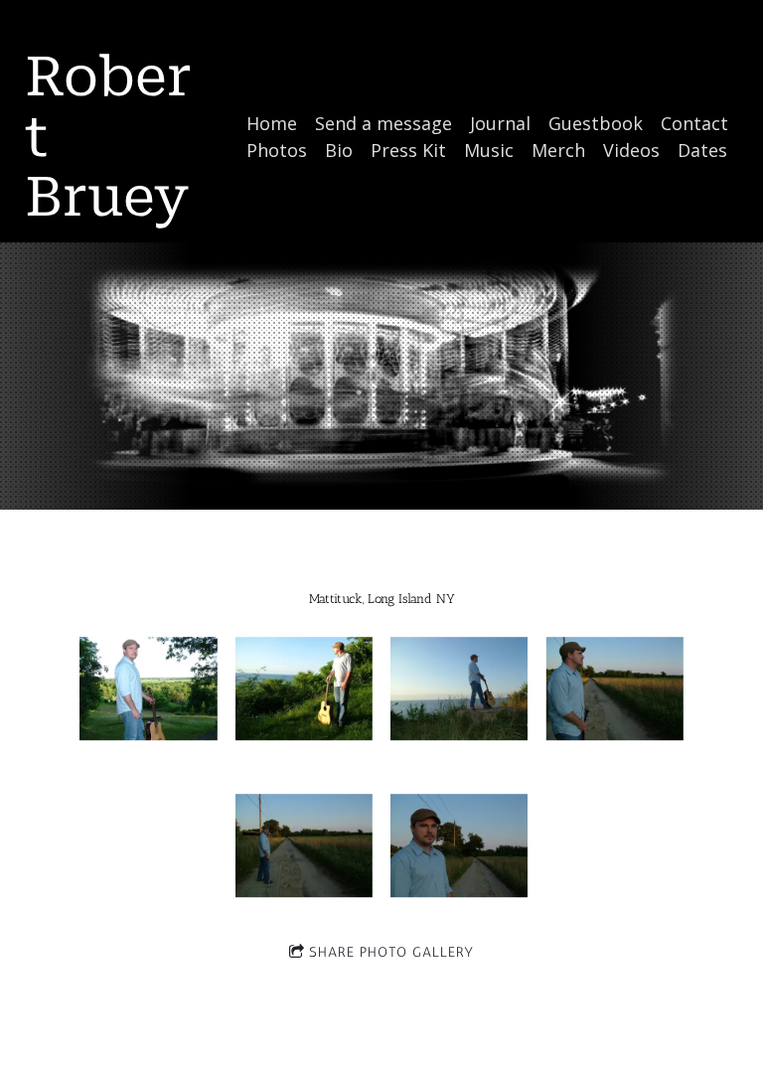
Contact (694, 123)
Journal (500, 123)
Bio (339, 150)
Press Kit (408, 150)
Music (489, 150)
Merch (558, 150)
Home (271, 123)
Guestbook (595, 123)
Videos (631, 150)
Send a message (383, 123)
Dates (702, 150)
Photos (276, 150)
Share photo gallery (391, 952)
